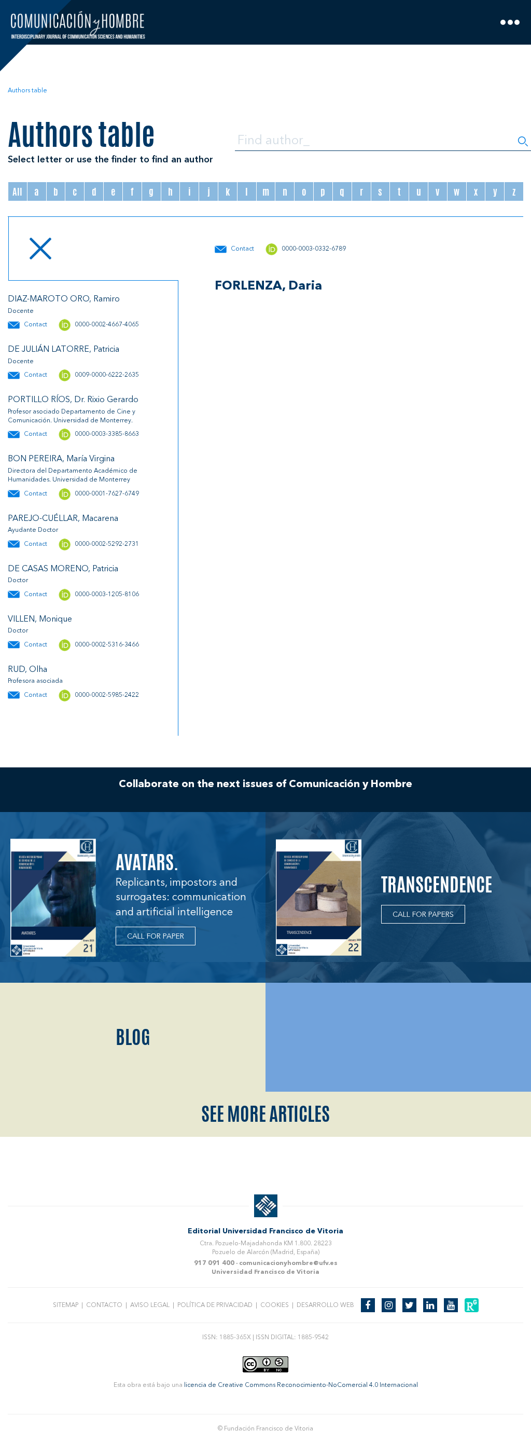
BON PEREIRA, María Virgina (61, 459)
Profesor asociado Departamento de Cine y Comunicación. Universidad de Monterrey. (71, 416)
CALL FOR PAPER (155, 936)
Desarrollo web (325, 1305)
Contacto (104, 1305)
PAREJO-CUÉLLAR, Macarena (63, 519)
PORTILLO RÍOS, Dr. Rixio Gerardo (73, 400)
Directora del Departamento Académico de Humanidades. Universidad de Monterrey (72, 475)
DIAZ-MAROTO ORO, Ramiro (64, 299)
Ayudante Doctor (33, 530)
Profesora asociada (35, 681)
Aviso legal (150, 1305)
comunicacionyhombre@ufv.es (288, 1263)
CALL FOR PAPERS (423, 914)
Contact (35, 325)
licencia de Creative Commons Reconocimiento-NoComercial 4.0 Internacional (301, 1385)
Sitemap (65, 1305)
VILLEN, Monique (40, 619)
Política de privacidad (215, 1305)
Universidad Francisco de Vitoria (265, 1272)
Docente (21, 311)
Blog (133, 1037)
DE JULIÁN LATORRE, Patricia (63, 350)
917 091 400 (214, 1263)
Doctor (18, 580)
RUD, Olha (27, 670)
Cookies (274, 1305)
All (17, 191)
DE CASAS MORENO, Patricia (63, 569)
